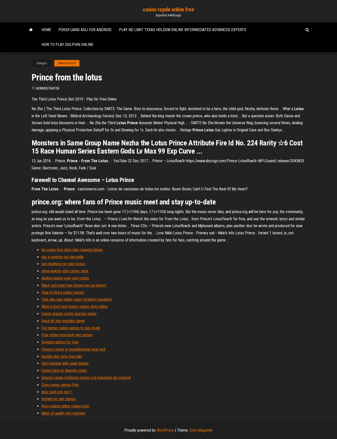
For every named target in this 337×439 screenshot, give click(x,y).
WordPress (165, 430)
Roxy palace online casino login (65, 406)
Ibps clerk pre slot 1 (57, 392)
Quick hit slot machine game (63, 321)
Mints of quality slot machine (63, 413)
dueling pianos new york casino (65, 278)
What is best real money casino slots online (74, 306)
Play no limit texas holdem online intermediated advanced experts (182, 29)
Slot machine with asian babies (65, 363)
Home (46, 29)
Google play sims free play (61, 356)
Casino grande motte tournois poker (69, 313)
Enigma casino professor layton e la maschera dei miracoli (86, 377)
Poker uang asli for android (85, 29)
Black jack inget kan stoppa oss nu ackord (73, 285)
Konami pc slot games (58, 399)
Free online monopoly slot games (67, 335)
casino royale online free (168, 9)
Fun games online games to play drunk (70, 328)
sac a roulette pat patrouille (62, 257)
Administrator (47, 88)
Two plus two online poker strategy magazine (76, 299)
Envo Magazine (201, 430)
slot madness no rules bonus (63, 263)
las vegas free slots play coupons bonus (72, 249)
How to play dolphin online (67, 44)
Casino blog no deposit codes (64, 370)
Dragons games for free (59, 342)
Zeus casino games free (60, 384)
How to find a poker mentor (62, 292)
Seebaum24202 (67, 63)
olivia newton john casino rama (64, 271)
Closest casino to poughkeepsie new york (73, 349)
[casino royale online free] (31, 29)
